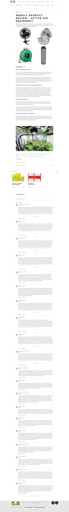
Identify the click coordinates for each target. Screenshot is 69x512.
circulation (26, 156)
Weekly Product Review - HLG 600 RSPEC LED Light (33, 184)
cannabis (29, 154)
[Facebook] (53, 502)
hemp (46, 154)
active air (18, 156)
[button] (56, 5)
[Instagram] (56, 502)
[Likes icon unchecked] (19, 218)
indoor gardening (40, 154)
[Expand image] (25, 36)
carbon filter (32, 156)
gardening (18, 154)
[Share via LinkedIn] (21, 162)
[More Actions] (52, 204)
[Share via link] (23, 162)
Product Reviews (27, 5)
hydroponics (24, 154)
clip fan (42, 156)
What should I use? (35, 5)
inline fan (37, 156)
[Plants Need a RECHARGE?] (18, 177)
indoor (34, 154)
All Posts (12, 5)
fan (49, 154)
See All (57, 171)
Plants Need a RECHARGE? (17, 184)
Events (52, 5)
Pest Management (19, 5)
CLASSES (47, 5)
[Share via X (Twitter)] (18, 162)
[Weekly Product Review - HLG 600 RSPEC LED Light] (34, 177)
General (42, 5)
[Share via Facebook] (16, 162)
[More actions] (52, 12)
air (21, 156)
